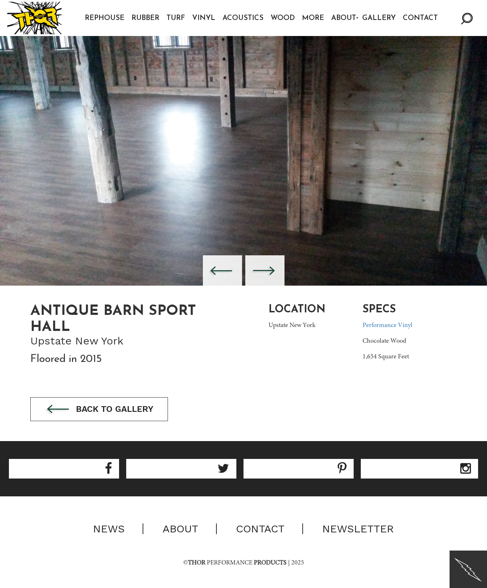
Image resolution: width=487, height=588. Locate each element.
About (343, 18)
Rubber (145, 18)
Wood (283, 18)
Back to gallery (113, 409)
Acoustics (242, 18)
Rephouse (104, 18)
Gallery (379, 18)
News (109, 528)
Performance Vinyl (387, 325)
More (313, 18)
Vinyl (203, 18)
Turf (175, 18)
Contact (420, 18)
